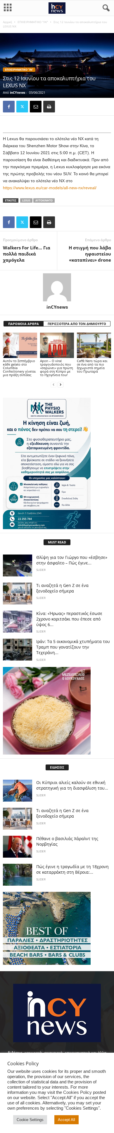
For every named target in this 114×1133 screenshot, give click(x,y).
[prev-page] (53, 385)
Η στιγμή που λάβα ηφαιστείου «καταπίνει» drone (90, 254)
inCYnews (17, 92)
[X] (22, 106)
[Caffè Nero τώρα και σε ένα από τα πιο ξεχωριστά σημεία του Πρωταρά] (94, 345)
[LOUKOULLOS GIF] (57, 711)
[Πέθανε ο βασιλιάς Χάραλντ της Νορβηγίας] (17, 847)
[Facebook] (9, 106)
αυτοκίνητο (44, 200)
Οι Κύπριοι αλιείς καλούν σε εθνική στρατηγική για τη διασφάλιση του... (72, 785)
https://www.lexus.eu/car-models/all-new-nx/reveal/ (49, 187)
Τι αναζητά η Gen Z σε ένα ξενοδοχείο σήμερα (62, 588)
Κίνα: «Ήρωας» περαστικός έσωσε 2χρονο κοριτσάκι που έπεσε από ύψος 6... (69, 619)
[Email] (36, 106)
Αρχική (7, 22)
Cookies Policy (77, 1092)
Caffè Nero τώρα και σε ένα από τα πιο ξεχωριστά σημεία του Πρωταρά (92, 366)
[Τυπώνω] (49, 106)
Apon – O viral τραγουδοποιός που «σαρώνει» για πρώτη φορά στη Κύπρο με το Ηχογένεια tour (56, 368)
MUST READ (57, 542)
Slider (41, 569)
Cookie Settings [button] (30, 1120)
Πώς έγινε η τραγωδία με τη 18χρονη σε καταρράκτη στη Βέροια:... (72, 869)
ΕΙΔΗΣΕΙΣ (57, 767)
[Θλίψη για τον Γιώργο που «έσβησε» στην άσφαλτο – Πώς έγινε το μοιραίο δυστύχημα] (17, 565)
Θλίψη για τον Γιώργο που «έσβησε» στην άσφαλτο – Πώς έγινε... (71, 560)
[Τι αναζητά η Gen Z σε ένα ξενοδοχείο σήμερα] (17, 593)
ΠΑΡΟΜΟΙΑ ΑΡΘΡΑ (23, 324)
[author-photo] (57, 287)
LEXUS (26, 200)
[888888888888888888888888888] (57, 463)
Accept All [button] (66, 1120)
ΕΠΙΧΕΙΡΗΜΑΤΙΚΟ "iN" (33, 22)
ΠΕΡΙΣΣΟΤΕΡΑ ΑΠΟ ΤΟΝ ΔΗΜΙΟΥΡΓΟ (77, 324)
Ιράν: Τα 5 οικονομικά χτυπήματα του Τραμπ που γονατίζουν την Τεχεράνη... (73, 647)
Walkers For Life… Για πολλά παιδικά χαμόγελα (26, 254)
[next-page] (60, 385)
